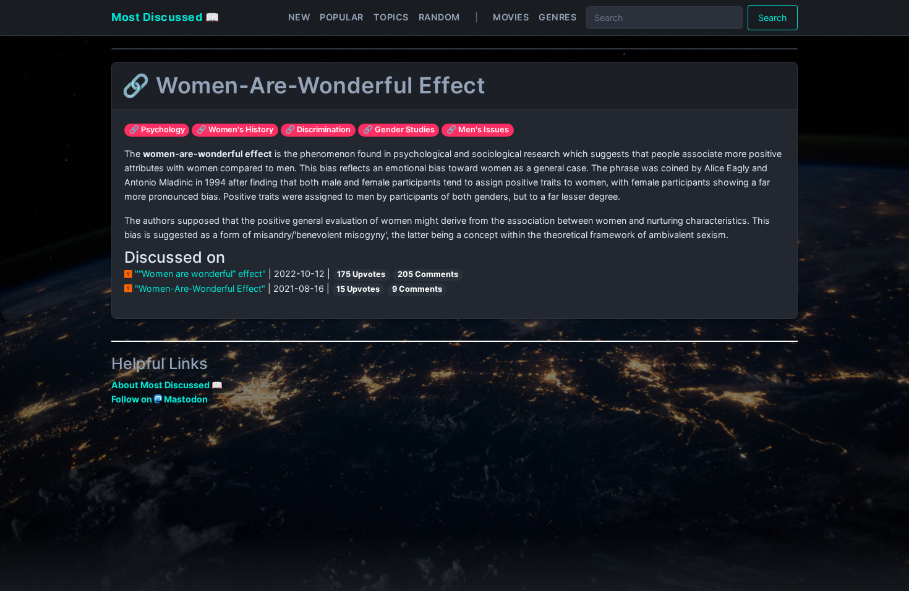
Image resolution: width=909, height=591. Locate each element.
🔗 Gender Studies (399, 129)
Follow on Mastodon (159, 399)
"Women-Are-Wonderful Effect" (200, 288)
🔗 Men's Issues (477, 129)
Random (439, 17)
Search (772, 17)
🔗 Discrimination (318, 129)
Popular (342, 17)
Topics (391, 17)
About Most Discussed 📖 (167, 385)
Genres (557, 17)
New (299, 17)
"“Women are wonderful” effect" (200, 273)
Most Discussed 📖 (165, 17)
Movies (511, 17)
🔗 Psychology (157, 129)
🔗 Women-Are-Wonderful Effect (303, 85)
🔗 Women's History (235, 129)
